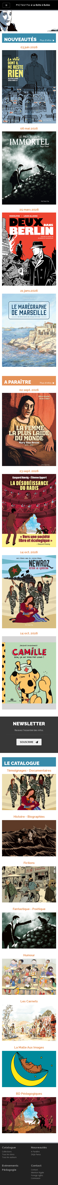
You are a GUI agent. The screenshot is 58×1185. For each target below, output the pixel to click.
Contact (34, 1169)
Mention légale (37, 1172)
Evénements (10, 1165)
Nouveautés (28, 39)
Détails (27, 791)
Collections (7, 1151)
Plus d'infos (46, 40)
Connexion (35, 1178)
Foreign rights (37, 1175)
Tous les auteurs (9, 1157)
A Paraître (28, 382)
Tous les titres (8, 1154)
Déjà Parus (36, 1154)
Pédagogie (9, 1169)
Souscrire (26, 742)
